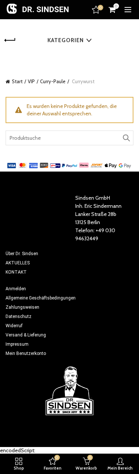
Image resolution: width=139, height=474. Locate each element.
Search (126, 138)
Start (17, 81)
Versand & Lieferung (26, 335)
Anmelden (16, 288)
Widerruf (14, 325)
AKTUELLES (18, 262)
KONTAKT (16, 272)
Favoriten (100, 8)
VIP (31, 81)
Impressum (17, 344)
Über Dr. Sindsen (22, 253)
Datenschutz (19, 316)
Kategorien (65, 40)
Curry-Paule (53, 81)
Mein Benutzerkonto (26, 353)
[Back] (15, 40)
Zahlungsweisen (22, 307)
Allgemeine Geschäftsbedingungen (41, 298)
